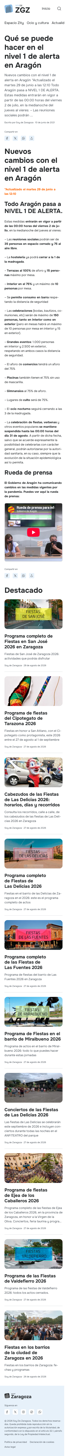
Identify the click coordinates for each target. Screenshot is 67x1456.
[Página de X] (15, 1412)
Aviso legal (10, 1446)
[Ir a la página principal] (17, 8)
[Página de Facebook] (7, 1412)
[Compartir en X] (15, 138)
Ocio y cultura (38, 23)
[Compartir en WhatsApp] (23, 138)
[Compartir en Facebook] (7, 138)
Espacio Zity (14, 23)
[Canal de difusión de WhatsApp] (39, 1412)
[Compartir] (31, 138)
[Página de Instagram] (23, 1412)
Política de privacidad (15, 1442)
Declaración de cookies (42, 1442)
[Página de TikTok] (31, 1412)
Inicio (46, 9)
